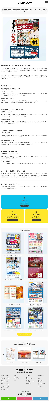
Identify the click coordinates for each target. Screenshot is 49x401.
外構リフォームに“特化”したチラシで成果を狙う (35, 329)
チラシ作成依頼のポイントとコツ (30, 381)
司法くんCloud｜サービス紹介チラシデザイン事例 (13, 279)
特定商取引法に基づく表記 (41, 383)
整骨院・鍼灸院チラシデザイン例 (5, 378)
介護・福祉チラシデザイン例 (5, 386)
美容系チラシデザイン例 (4, 381)
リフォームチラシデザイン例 (5, 384)
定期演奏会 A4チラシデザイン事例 (35, 279)
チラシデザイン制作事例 (4, 377)
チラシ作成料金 (16, 377)
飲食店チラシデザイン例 (4, 383)
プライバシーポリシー (41, 380)
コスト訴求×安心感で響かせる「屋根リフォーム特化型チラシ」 (13, 330)
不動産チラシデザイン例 (4, 387)
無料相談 (39, 384)
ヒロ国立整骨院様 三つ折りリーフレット (13, 304)
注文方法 (27, 377)
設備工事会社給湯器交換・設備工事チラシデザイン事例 (13, 255)
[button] (3, 354)
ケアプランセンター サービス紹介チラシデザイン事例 (35, 255)
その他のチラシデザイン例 (4, 389)
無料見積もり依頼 (40, 386)
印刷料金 (15, 380)
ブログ (38, 377)
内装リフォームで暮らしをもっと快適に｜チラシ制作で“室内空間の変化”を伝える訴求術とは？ (35, 305)
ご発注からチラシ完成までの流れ (30, 378)
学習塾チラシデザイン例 (4, 380)
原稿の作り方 (27, 380)
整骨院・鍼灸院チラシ (29, 383)
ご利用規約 (39, 381)
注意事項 (39, 378)
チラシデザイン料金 (16, 378)
